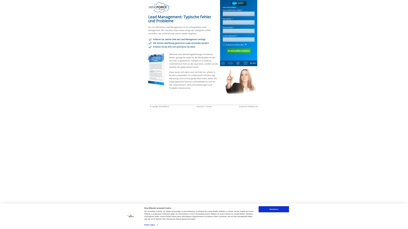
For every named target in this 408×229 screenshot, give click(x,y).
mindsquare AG (253, 106)
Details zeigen (149, 225)
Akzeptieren (273, 209)
